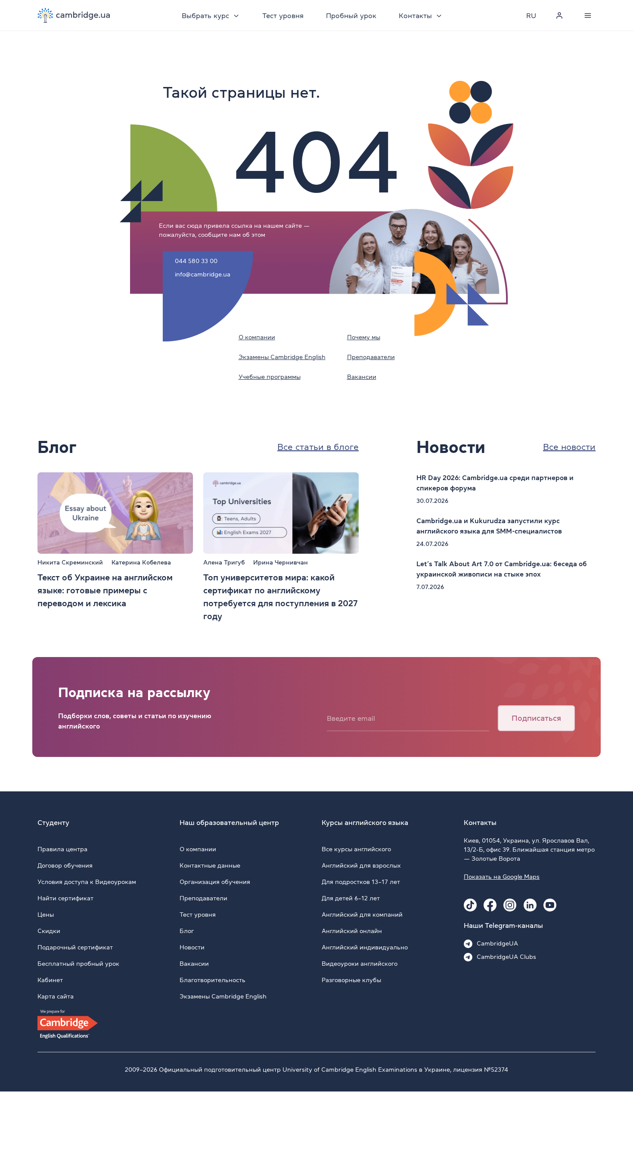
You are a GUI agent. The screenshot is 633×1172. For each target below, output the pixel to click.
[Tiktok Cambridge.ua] (470, 905)
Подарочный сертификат (75, 947)
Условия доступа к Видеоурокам (86, 882)
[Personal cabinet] (559, 15)
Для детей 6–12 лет (351, 898)
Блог (187, 931)
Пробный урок (351, 15)
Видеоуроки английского (359, 964)
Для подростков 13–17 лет (361, 882)
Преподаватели (371, 357)
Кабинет (50, 980)
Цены (45, 915)
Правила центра (62, 849)
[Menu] (588, 15)
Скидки (48, 931)
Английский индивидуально (365, 947)
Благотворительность (212, 980)
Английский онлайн (352, 931)
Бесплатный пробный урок (78, 964)
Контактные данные (210, 865)
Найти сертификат (65, 898)
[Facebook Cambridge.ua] (490, 905)
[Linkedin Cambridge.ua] (530, 905)
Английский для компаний (362, 915)
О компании (257, 337)
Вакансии (361, 377)
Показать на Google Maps (502, 877)
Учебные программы (270, 377)
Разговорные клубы (351, 980)
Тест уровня (283, 15)
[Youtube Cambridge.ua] (549, 905)
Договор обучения (65, 865)
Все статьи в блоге (318, 447)
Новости (192, 947)
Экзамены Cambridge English (282, 357)
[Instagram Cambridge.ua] (509, 905)
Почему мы (363, 337)
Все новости (569, 447)
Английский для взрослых (361, 865)
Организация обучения (215, 882)
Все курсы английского (356, 849)
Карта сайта (55, 996)
